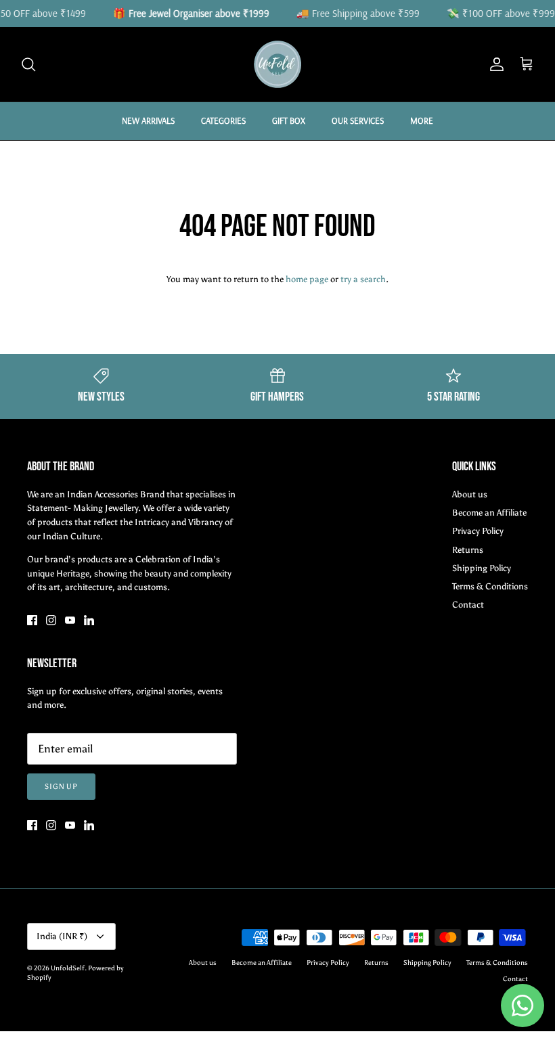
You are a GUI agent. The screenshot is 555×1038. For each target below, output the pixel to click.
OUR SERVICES (358, 120)
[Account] (494, 64)
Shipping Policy (481, 568)
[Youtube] (70, 620)
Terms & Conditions (490, 586)
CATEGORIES (223, 120)
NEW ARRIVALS (148, 120)
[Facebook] (32, 620)
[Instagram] (51, 620)
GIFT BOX (288, 120)
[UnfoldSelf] (277, 64)
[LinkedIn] (89, 620)
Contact (468, 605)
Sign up (61, 786)
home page (307, 279)
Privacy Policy (478, 531)
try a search (363, 279)
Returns (467, 550)
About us (469, 494)
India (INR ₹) (62, 936)
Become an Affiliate (489, 512)
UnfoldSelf (68, 968)
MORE (421, 120)
